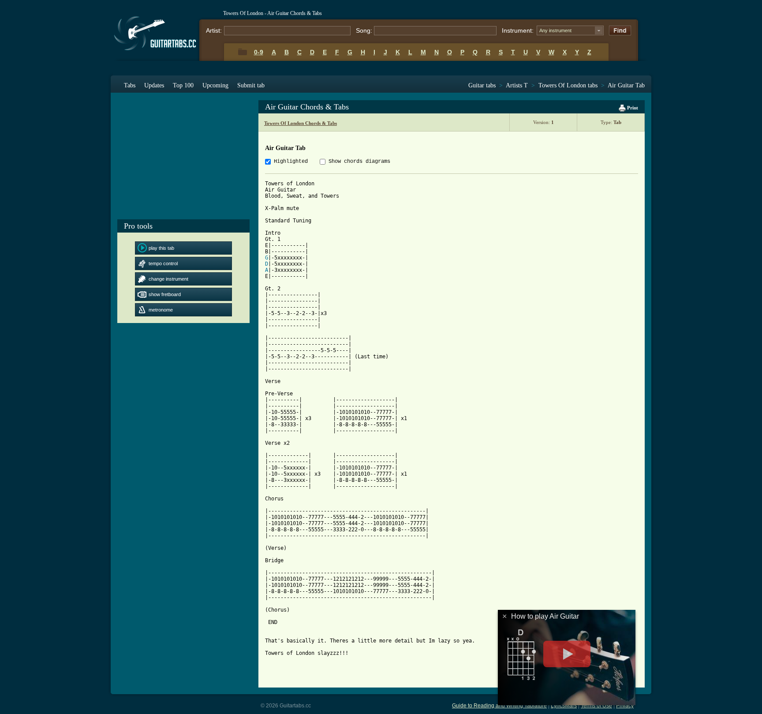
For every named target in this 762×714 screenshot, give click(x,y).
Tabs (129, 85)
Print (632, 107)
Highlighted (291, 161)
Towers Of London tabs (568, 85)
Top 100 (183, 85)
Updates (154, 85)
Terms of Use (596, 706)
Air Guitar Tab (626, 85)
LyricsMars (564, 706)
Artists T (517, 85)
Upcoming (215, 85)
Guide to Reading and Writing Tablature (499, 706)
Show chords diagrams (359, 161)
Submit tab (251, 85)
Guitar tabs (482, 85)
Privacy (625, 706)
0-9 (258, 52)
